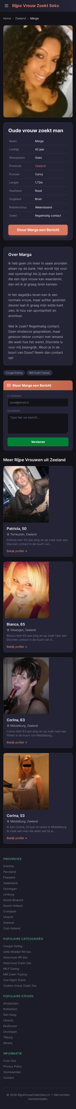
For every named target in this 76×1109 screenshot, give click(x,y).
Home (7, 18)
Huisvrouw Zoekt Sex (17, 963)
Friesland (9, 877)
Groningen (10, 888)
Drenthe (8, 866)
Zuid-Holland (11, 928)
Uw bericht (13, 410)
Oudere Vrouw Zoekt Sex (20, 985)
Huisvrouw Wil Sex (15, 957)
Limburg (8, 894)
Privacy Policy (12, 1066)
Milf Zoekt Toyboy (39, 372)
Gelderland (10, 883)
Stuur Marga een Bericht (38, 230)
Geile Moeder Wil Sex (17, 951)
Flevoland (9, 871)
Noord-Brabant (13, 900)
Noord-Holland (13, 905)
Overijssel (9, 911)
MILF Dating (11, 968)
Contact (8, 1077)
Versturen (38, 441)
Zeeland (20, 18)
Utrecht (8, 917)
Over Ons (9, 1060)
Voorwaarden (12, 1072)
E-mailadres (14, 395)
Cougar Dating (14, 372)
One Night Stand (14, 980)
